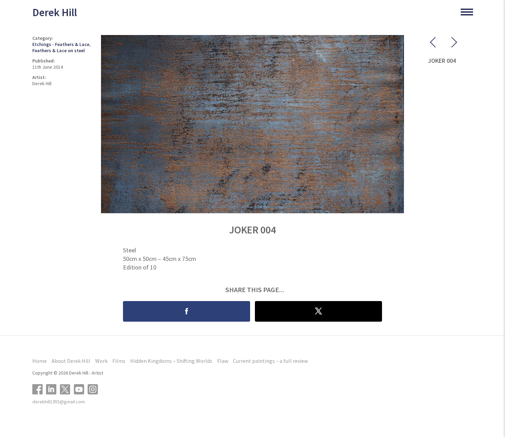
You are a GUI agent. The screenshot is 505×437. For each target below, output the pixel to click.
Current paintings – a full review (270, 360)
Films (118, 360)
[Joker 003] (435, 43)
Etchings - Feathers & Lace (60, 44)
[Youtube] (81, 388)
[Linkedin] (53, 388)
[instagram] (94, 388)
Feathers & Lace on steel (58, 50)
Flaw (222, 360)
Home (39, 360)
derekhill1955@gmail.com (58, 402)
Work (101, 360)
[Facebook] (39, 388)
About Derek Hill (71, 360)
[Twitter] (67, 388)
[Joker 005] (449, 43)
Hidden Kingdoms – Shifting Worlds (171, 360)
